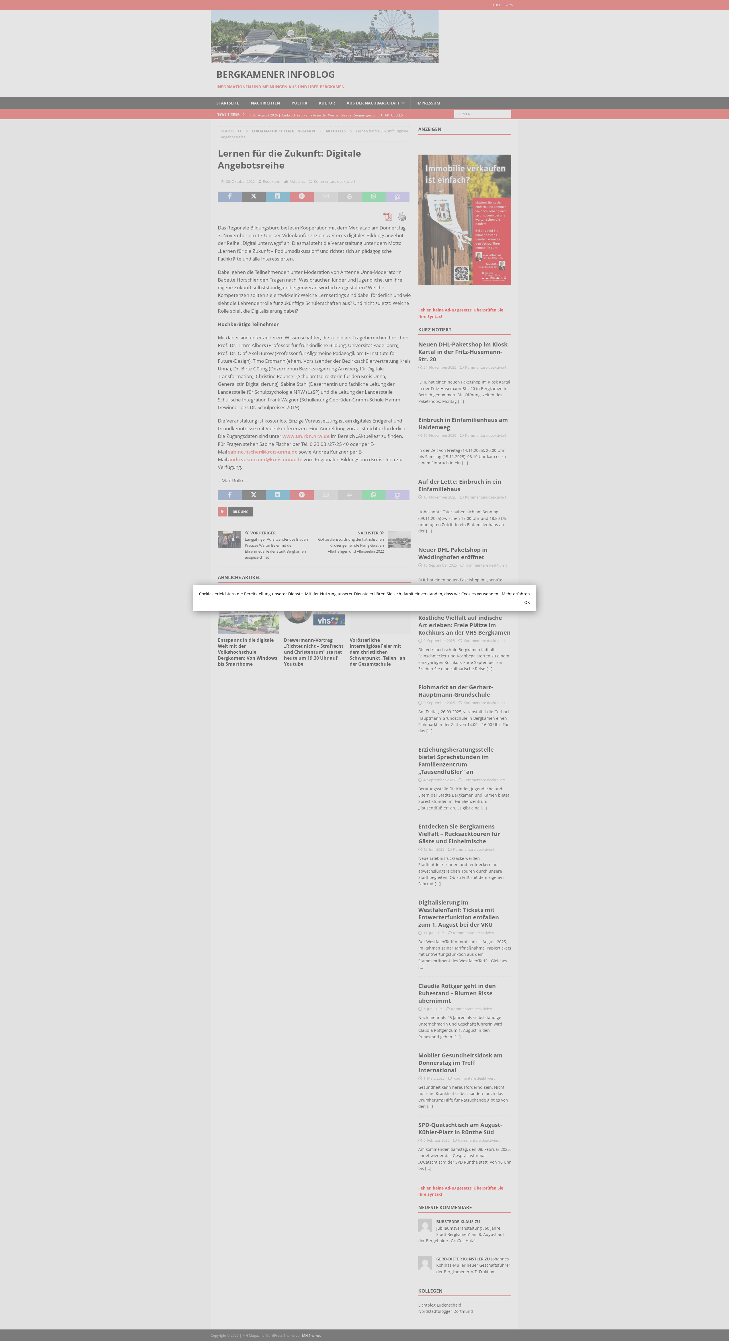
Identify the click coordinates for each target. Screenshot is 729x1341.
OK (527, 602)
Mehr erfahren (516, 593)
